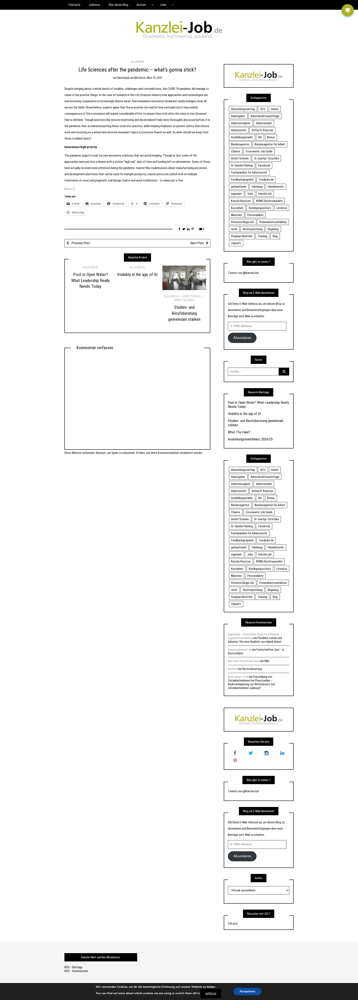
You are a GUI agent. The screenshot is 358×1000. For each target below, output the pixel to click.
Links (163, 4)
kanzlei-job (265, 194)
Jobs (250, 194)
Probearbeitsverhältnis (273, 222)
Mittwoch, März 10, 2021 (148, 77)
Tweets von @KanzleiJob (243, 273)
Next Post (197, 243)
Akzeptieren (247, 991)
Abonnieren (242, 338)
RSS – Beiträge (73, 967)
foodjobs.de (266, 179)
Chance (235, 151)
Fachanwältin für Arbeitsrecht (249, 172)
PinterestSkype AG (242, 222)
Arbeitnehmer (184, 300)
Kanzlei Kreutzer (241, 201)
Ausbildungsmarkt (242, 137)
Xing (275, 236)
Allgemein (137, 61)
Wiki (266, 661)
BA (260, 137)
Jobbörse (94, 4)
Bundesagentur (240, 144)
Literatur (281, 208)
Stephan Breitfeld (241, 236)
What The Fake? (239, 432)
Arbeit (274, 109)
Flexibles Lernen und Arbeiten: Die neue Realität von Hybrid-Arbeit (255, 640)
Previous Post (80, 243)
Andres (233, 669)
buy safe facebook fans (244, 661)
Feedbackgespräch (242, 179)
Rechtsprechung (252, 229)
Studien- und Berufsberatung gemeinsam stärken (184, 313)
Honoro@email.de (240, 649)
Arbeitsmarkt (264, 123)
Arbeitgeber (192, 296)
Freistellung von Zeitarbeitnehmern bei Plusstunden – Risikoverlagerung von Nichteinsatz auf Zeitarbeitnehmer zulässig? (251, 682)
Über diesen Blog (118, 4)
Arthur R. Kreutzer (262, 130)
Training (262, 236)
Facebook (264, 165)
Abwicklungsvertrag (243, 109)
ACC (263, 109)
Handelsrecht (276, 186)
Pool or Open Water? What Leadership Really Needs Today (90, 280)
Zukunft (236, 243)
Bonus (271, 137)
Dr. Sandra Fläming (242, 165)
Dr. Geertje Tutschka (266, 158)
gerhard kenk (238, 186)
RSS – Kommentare (76, 971)
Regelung (273, 229)
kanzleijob (123, 77)
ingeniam (236, 194)
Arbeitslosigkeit (240, 123)
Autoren (141, 4)
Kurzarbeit (237, 208)
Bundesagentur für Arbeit (270, 144)
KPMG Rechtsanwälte (269, 201)
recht (234, 229)
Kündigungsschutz (260, 208)
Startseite (74, 4)
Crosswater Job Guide (259, 151)
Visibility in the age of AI (137, 274)
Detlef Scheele (240, 158)
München (236, 215)
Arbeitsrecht (238, 130)
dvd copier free (238, 677)
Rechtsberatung (252, 669)
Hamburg (257, 186)
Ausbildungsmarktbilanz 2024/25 (250, 439)
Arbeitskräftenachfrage (264, 116)
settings (210, 993)
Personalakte (255, 215)
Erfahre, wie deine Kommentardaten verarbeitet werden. (169, 453)
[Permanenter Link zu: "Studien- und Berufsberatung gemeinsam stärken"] (184, 278)
